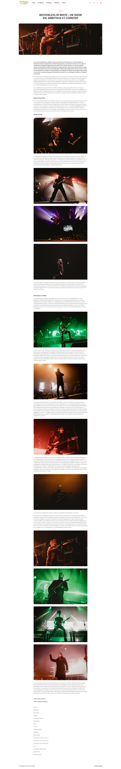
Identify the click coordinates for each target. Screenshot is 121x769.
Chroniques (49, 2)
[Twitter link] (93, 3)
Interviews (57, 2)
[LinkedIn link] (90, 3)
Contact (64, 2)
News (33, 2)
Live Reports (40, 2)
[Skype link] (97, 3)
